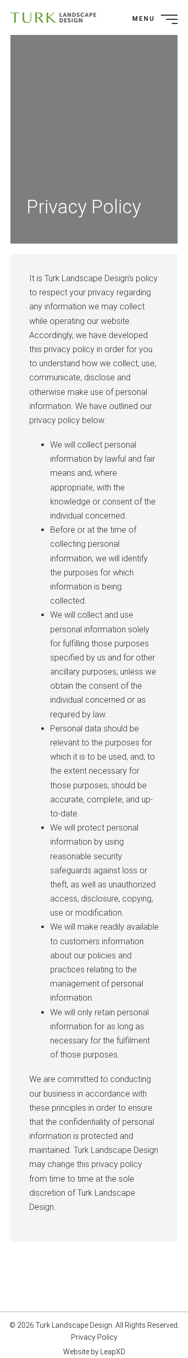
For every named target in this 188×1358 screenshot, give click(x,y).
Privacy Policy (94, 1337)
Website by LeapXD (94, 1352)
